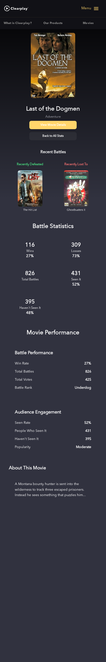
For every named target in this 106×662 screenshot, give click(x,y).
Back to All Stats (53, 136)
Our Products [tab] (53, 23)
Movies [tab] (88, 23)
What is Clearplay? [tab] (18, 23)
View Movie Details (53, 125)
